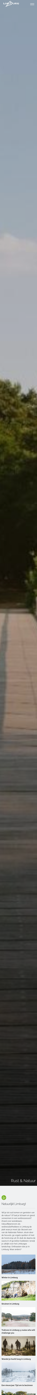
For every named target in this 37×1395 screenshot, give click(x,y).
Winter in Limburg (10, 1277)
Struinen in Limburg (10, 1304)
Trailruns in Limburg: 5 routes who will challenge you (18, 1331)
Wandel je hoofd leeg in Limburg (16, 1359)
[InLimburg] (11, 4)
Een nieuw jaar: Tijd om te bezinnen (17, 1385)
